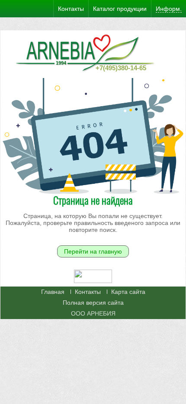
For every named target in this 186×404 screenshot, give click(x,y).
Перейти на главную (93, 251)
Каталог (120, 8)
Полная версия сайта (93, 302)
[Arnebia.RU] (86, 52)
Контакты (88, 291)
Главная (52, 291)
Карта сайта (128, 291)
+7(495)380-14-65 (121, 68)
